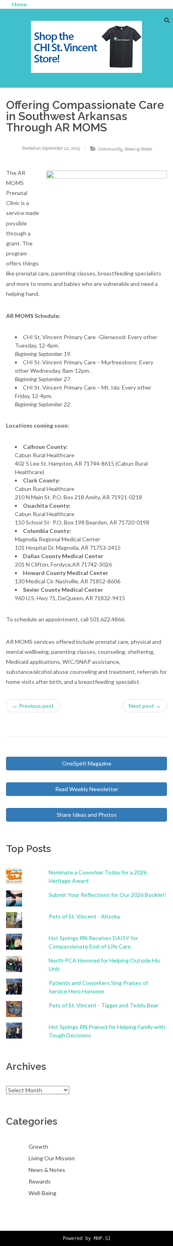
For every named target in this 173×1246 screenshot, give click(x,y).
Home (19, 4)
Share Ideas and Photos (87, 814)
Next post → (145, 705)
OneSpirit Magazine (86, 763)
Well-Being (42, 1193)
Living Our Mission (52, 1158)
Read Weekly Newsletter (86, 789)
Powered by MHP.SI (87, 1238)
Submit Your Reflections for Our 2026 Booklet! (108, 894)
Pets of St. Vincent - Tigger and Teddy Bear (104, 1005)
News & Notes (138, 149)
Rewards (40, 1181)
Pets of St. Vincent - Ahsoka (84, 916)
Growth (38, 1146)
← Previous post (33, 705)
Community (110, 149)
